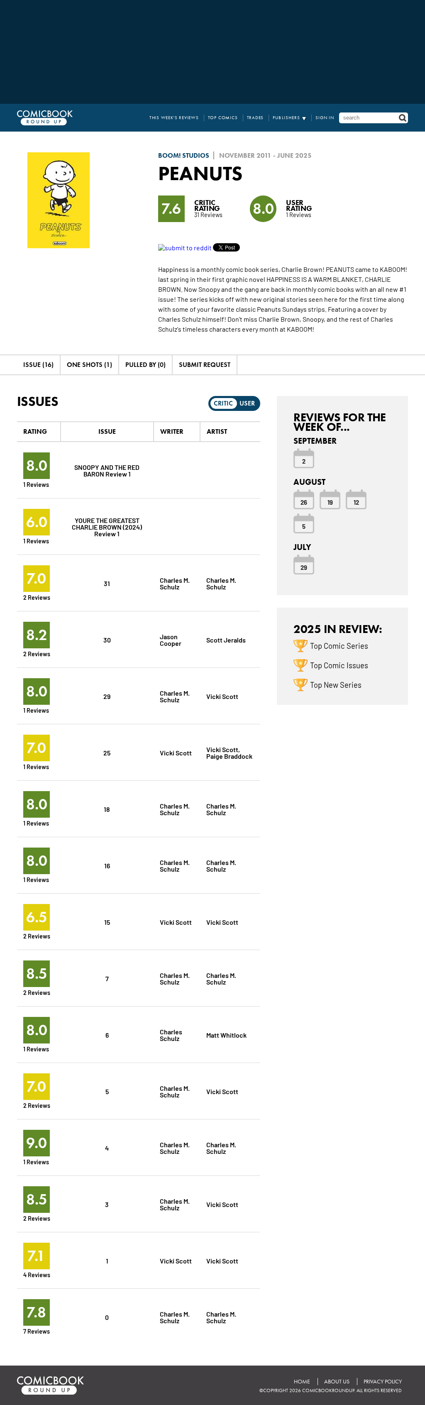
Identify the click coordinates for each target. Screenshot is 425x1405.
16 (107, 865)
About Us (336, 1381)
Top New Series (335, 684)
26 (303, 502)
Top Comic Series (339, 645)
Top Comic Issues (339, 665)
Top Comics (223, 117)
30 (107, 639)
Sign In (324, 117)
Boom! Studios (183, 155)
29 (106, 696)
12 (356, 502)
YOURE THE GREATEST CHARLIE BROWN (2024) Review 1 (107, 527)
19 (330, 502)
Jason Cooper (170, 639)
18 (107, 808)
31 (107, 583)
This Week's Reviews (174, 117)
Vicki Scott (222, 696)
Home (302, 1381)
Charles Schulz (171, 1034)
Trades (255, 117)
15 (107, 921)
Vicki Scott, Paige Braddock (229, 752)
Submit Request (204, 365)
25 (106, 752)
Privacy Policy (383, 1381)
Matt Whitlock (226, 1034)
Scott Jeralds (226, 639)
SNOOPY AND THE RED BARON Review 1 (106, 470)
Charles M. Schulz (175, 583)
